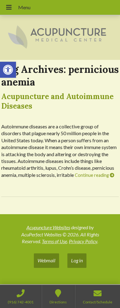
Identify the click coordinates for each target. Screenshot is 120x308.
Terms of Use (54, 241)
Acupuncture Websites (48, 227)
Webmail (46, 260)
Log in (77, 260)
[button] (8, 70)
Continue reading (92, 175)
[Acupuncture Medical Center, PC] (60, 37)
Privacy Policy (83, 241)
